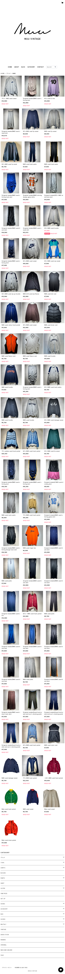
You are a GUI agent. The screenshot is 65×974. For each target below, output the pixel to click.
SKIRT (2, 883)
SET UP (3, 898)
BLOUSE (3, 873)
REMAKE (3, 939)
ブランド (8, 73)
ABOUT (16, 67)
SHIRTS (3, 867)
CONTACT (40, 67)
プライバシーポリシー (7, 967)
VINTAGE (3, 929)
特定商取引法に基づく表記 (21, 967)
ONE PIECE (4, 893)
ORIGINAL (3, 945)
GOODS (3, 919)
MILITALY (3, 924)
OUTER (3, 888)
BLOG (23, 67)
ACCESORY (4, 909)
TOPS (2, 862)
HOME (10, 67)
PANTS (3, 878)
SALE (2, 955)
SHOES (3, 903)
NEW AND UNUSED (6, 950)
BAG (2, 914)
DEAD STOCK (5, 934)
